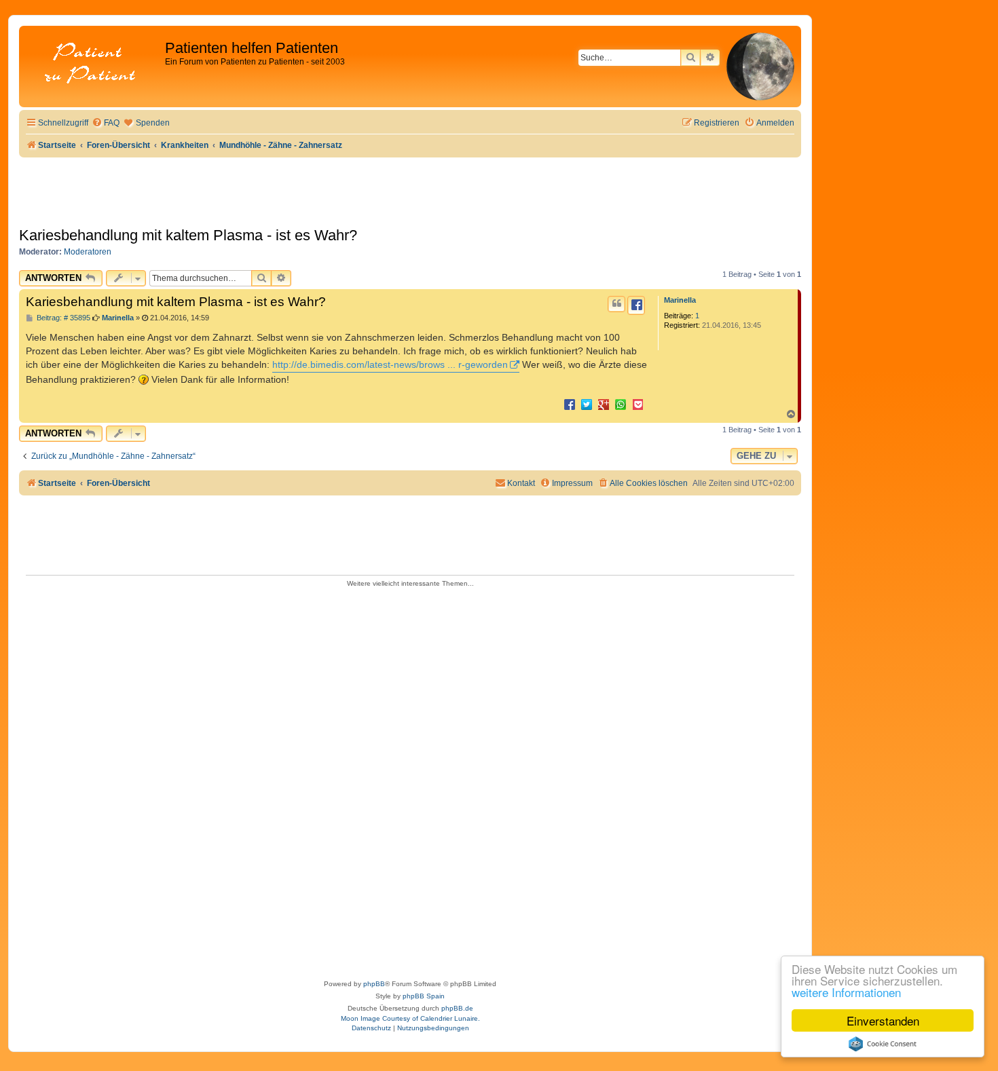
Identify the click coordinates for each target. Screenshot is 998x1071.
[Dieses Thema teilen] (636, 305)
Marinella (680, 300)
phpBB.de (457, 1008)
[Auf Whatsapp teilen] (620, 404)
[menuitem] (105, 123)
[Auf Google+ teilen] (603, 404)
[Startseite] (93, 64)
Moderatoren (87, 252)
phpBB (374, 984)
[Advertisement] (410, 779)
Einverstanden (883, 1020)
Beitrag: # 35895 (62, 318)
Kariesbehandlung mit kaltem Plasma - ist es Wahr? (188, 235)
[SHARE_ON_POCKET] (637, 404)
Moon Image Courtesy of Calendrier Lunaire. (410, 1018)
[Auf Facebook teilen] (569, 404)
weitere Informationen (846, 992)
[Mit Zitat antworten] (616, 304)
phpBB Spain (424, 996)
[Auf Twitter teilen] (586, 404)
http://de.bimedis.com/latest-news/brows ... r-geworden (390, 364)
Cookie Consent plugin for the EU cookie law (883, 1043)
